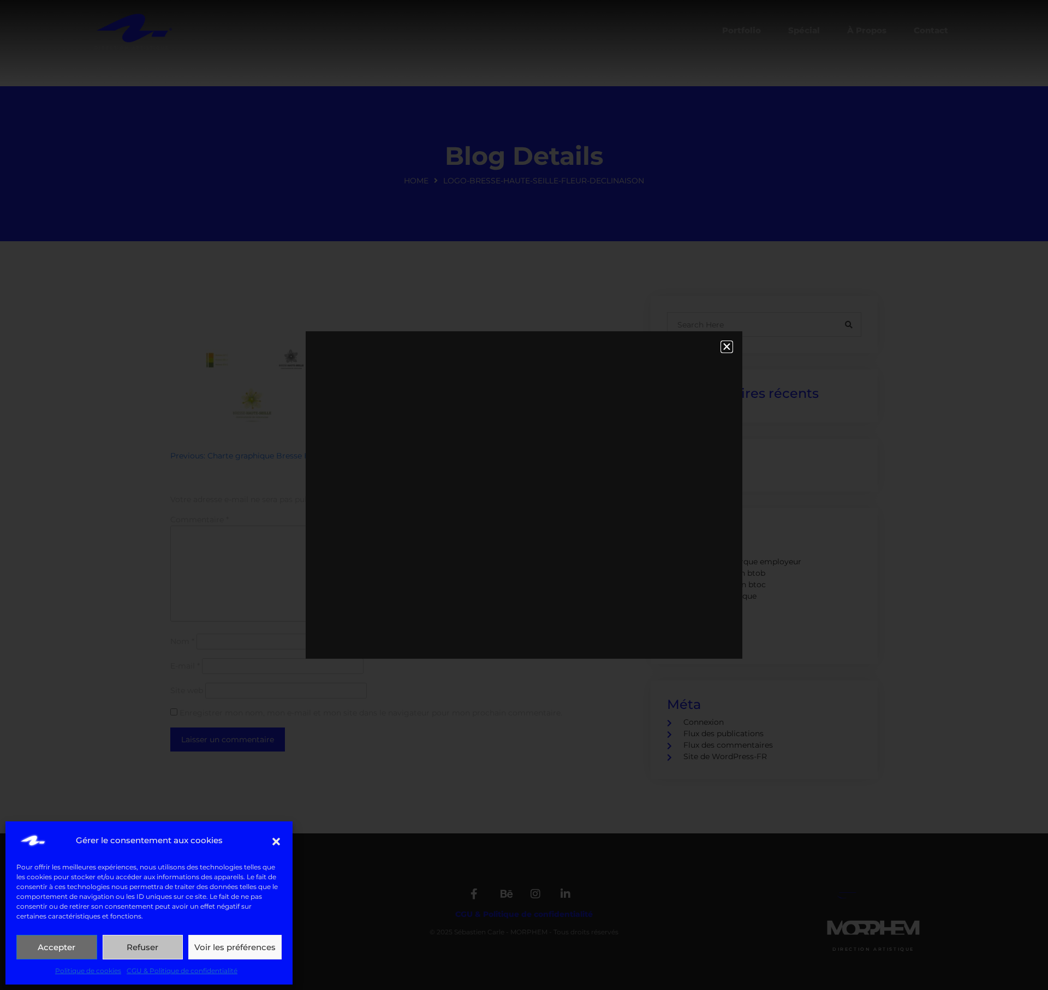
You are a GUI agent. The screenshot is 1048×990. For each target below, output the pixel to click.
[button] (276, 840)
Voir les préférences (235, 947)
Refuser (142, 947)
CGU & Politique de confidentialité (182, 971)
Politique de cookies (88, 971)
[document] (524, 495)
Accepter (56, 947)
